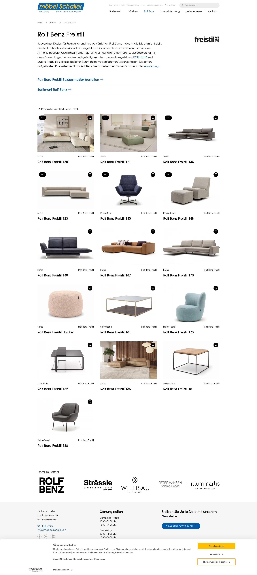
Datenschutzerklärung (84, 559)
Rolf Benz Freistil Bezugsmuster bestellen (68, 79)
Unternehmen (194, 11)
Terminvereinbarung (116, 5)
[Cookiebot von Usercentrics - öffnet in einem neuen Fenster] (35, 570)
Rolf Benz (148, 11)
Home (39, 23)
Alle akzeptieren (216, 546)
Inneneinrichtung (170, 11)
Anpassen (215, 554)
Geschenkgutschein (155, 5)
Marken (133, 11)
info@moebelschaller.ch (51, 530)
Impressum (100, 559)
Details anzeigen (61, 570)
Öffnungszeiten (133, 5)
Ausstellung (151, 66)
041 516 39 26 (45, 526)
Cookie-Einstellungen (63, 559)
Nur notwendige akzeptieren (216, 562)
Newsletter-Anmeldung (179, 526)
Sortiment (114, 11)
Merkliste (172, 5)
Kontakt (212, 11)
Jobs (143, 5)
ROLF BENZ (140, 57)
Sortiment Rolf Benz (52, 89)
